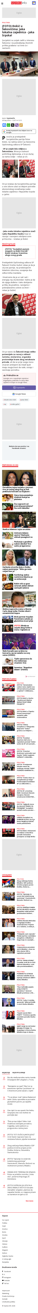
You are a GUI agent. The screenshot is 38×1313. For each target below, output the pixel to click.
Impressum (6, 1291)
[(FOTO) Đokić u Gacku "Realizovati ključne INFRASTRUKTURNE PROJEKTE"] (8, 700)
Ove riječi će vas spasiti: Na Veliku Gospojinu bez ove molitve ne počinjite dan (20, 1112)
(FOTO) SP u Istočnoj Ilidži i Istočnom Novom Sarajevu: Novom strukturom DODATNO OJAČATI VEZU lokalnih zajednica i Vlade (25, 794)
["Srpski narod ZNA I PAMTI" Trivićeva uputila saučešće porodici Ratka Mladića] (8, 1015)
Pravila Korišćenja (8, 1296)
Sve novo (29, 1201)
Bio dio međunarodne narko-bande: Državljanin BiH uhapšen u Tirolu (21, 1078)
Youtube (7, 1280)
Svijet (4, 1226)
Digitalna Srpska (7, 1256)
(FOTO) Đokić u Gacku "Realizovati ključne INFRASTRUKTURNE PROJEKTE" (25, 701)
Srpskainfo (11, 118)
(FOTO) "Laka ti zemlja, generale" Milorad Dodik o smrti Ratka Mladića (26, 1002)
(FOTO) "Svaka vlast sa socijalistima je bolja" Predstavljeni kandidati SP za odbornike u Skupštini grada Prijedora (26, 781)
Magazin (5, 1250)
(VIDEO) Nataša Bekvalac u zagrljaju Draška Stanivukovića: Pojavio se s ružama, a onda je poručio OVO (26, 924)
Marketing (5, 1293)
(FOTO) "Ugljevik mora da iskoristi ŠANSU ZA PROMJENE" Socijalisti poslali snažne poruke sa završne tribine (26, 807)
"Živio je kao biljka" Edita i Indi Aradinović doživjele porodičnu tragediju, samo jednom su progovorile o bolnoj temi (19, 1124)
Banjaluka (5, 1262)
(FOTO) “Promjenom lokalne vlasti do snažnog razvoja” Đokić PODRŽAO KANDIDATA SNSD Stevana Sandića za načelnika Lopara (26, 767)
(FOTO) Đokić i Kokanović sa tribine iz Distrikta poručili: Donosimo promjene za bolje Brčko (26, 834)
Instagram (7, 1277)
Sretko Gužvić (15, 404)
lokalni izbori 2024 (10, 400)
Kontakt (4, 1299)
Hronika (4, 1235)
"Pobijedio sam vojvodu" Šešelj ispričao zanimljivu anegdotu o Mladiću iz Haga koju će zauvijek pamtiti (26, 937)
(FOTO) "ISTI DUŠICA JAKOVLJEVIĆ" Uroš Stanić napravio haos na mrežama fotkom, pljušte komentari (21, 1136)
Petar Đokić (24, 400)
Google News (20, 394)
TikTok (6, 1283)
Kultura (4, 1253)
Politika (6, 23)
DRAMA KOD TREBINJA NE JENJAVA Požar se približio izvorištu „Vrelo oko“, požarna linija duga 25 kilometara (21, 1175)
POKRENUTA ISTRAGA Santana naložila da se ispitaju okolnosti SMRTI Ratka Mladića (26, 977)
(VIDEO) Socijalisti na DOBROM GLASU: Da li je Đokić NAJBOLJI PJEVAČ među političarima (26, 820)
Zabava (4, 1244)
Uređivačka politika (8, 1302)
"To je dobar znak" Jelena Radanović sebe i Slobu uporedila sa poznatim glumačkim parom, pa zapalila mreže (21, 1100)
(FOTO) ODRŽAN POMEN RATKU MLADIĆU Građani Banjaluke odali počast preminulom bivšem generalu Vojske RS (26, 910)
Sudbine (4, 1247)
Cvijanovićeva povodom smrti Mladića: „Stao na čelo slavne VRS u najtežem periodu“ (26, 950)
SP (5, 404)
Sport (4, 1238)
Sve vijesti (5, 1220)
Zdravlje (5, 1241)
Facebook (7, 1271)
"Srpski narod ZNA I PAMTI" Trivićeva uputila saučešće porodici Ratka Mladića (26, 1016)
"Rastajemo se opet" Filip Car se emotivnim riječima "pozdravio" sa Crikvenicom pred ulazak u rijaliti (20, 1088)
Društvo (5, 1229)
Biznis (4, 1232)
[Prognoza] (34, 3)
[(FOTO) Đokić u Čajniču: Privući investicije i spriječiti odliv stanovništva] (8, 713)
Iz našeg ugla (6, 1259)
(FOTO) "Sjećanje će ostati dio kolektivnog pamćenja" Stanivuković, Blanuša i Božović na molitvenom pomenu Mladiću (26, 897)
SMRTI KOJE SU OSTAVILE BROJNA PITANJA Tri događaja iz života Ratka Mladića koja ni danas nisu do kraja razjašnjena (26, 1029)
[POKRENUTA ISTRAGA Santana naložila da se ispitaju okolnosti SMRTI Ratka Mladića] (8, 976)
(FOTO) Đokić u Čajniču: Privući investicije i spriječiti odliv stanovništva (25, 714)
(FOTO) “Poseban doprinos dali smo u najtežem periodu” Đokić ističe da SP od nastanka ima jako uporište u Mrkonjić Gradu (26, 741)
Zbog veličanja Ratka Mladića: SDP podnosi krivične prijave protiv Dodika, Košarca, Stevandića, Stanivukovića (25, 884)
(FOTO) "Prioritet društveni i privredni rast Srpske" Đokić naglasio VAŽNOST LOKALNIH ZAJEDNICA (26, 754)
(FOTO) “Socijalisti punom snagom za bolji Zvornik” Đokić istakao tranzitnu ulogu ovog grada (17, 252)
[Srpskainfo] (19, 3)
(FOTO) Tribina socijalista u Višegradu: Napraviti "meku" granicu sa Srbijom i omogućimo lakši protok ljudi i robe (26, 728)
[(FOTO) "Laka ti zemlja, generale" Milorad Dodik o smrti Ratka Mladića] (8, 1002)
